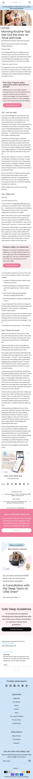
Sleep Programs (10, 149)
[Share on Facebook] (8, 484)
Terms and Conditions (16, 716)
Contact (16, 709)
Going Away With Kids (19, 203)
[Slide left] (28, 457)
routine (24, 431)
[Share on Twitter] (12, 484)
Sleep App (16, 698)
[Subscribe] (29, 761)
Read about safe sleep (16, 629)
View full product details (10, 597)
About (16, 705)
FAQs (16, 712)
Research (16, 743)
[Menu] (3, 2)
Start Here (17, 530)
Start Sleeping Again (12, 265)
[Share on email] (24, 484)
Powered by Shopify (23, 776)
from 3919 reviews (8, 646)
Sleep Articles (16, 736)
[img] (17, 643)
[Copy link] (28, 484)
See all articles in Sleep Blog (15, 508)
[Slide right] (28, 453)
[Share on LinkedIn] (16, 484)
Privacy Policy (16, 720)
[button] (29, 2)
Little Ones (13, 776)
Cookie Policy (16, 723)
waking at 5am (6, 361)
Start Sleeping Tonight (12, 105)
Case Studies (17, 739)
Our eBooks (16, 702)
